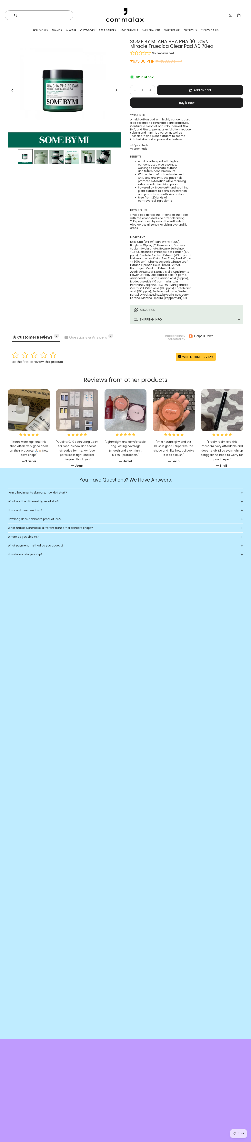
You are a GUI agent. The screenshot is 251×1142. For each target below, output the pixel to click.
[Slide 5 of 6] (88, 157)
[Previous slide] (11, 91)
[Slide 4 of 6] (72, 157)
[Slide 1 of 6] (25, 157)
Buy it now (187, 102)
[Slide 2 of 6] (41, 157)
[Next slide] (117, 91)
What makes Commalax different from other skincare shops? (50, 528)
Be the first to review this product (37, 362)
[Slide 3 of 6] (56, 157)
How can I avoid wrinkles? (25, 510)
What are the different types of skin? (33, 501)
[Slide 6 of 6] (103, 157)
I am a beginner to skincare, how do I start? (37, 493)
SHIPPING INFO (151, 319)
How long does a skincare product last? (34, 519)
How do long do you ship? (25, 554)
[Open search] (15, 15)
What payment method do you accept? (35, 545)
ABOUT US (147, 310)
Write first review (197, 356)
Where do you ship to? (23, 537)
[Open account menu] (230, 15)
